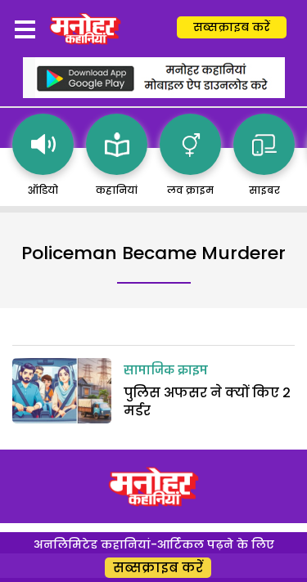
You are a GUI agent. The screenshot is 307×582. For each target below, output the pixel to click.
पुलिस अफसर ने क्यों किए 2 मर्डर (207, 401)
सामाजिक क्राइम (166, 371)
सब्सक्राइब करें (231, 27)
